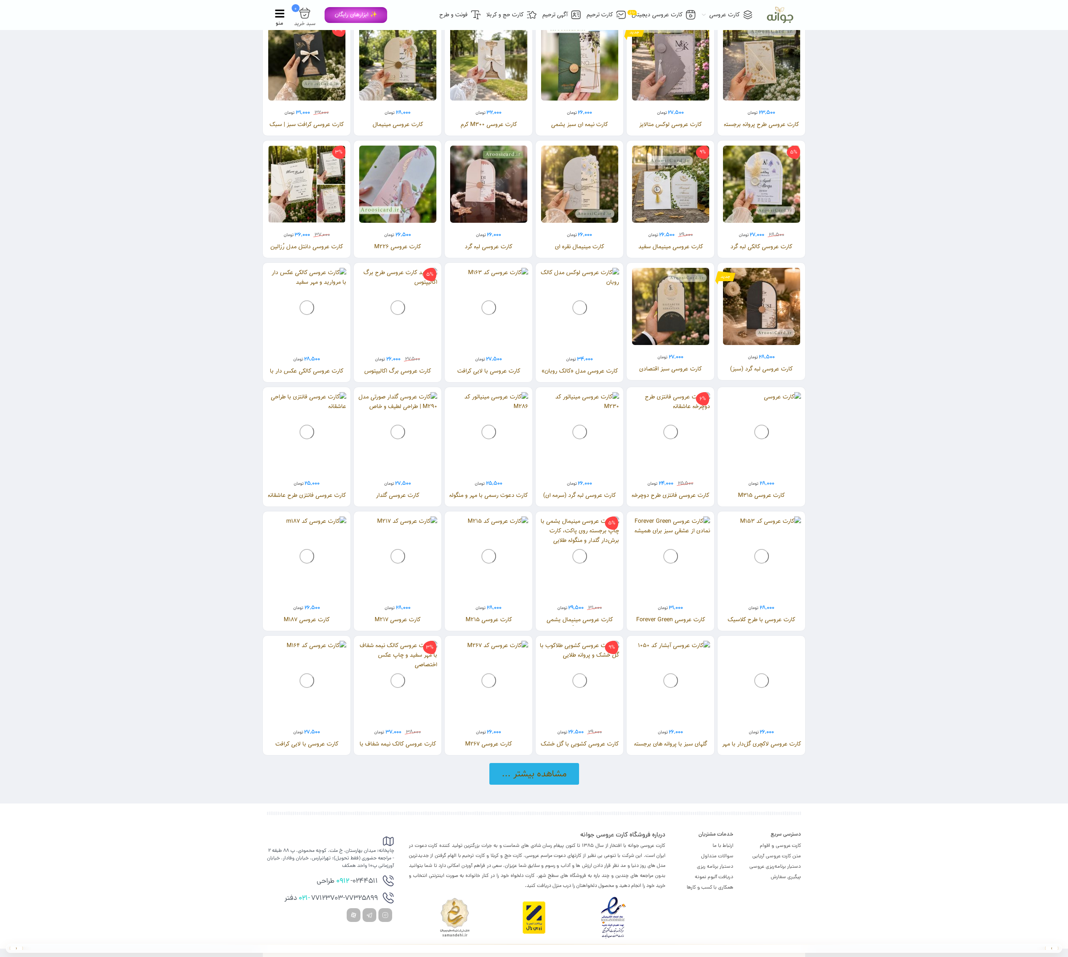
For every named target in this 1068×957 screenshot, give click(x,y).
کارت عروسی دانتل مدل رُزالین (306, 247)
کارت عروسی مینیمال (398, 124)
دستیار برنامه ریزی (715, 866)
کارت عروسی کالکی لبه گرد (761, 247)
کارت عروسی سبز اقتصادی (670, 369)
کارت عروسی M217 (398, 620)
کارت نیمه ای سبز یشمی (579, 124)
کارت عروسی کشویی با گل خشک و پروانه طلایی (580, 748)
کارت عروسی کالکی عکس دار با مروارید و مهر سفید (306, 375)
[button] (356, 15)
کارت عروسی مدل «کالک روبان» (580, 371)
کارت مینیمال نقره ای (579, 247)
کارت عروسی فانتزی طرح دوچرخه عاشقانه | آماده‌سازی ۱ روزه (670, 500)
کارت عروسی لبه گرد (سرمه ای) (579, 495)
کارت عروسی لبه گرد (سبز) (761, 369)
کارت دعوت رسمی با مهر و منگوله (488, 495)
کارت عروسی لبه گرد (488, 247)
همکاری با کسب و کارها (710, 887)
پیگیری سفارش (786, 876)
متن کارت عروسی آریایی (776, 855)
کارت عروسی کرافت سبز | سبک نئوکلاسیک (307, 129)
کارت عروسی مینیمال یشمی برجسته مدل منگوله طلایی (580, 624)
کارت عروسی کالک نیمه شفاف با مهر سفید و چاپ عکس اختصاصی (398, 748)
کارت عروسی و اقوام (780, 845)
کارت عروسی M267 (488, 744)
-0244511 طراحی (347, 881)
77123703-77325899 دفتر (331, 898)
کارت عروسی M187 (307, 620)
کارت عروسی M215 (489, 620)
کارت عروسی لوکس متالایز (670, 124)
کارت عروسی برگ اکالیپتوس (397, 371)
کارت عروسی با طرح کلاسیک (761, 620)
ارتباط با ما (723, 845)
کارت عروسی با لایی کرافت (488, 371)
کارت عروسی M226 (397, 247)
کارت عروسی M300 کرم (489, 124)
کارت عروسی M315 (761, 495)
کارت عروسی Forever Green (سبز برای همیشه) (670, 624)
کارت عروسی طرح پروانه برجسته (761, 124)
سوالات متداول (717, 855)
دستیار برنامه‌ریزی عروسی (775, 866)
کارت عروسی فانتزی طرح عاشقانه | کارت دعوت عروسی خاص (307, 500)
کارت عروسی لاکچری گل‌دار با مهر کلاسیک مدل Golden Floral (761, 748)
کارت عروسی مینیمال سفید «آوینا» (670, 251)
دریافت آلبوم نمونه (714, 876)
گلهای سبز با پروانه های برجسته (670, 744)
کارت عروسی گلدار (397, 495)
